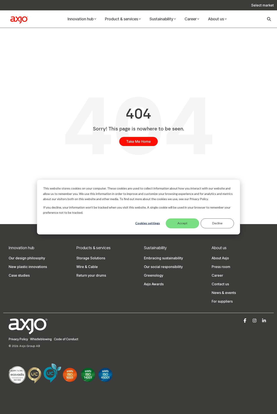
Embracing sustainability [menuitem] (163, 258)
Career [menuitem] (217, 275)
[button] (245, 321)
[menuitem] (260, 5)
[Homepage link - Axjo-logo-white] (28, 332)
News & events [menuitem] (224, 292)
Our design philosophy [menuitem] (27, 258)
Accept (182, 223)
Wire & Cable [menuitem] (87, 267)
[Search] (269, 19)
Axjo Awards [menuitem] (154, 284)
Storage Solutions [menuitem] (90, 258)
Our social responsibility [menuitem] (163, 267)
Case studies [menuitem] (19, 275)
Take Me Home (138, 141)
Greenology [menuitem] (153, 275)
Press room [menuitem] (221, 267)
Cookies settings (147, 223)
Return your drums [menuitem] (91, 275)
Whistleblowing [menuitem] (41, 339)
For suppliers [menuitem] (222, 301)
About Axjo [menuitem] (220, 258)
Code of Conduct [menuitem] (66, 339)
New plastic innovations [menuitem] (28, 267)
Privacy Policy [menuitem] (18, 339)
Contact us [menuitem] (220, 284)
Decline (217, 223)
